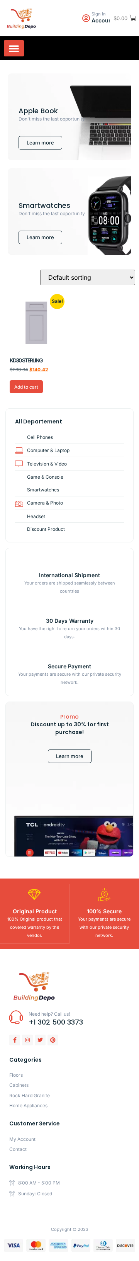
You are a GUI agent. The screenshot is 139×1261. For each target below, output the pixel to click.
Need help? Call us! (49, 1014)
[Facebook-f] (14, 1040)
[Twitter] (40, 1040)
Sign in (99, 14)
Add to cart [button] (26, 387)
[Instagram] (27, 1040)
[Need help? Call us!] (16, 1017)
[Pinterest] (52, 1040)
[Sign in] (86, 18)
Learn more (69, 756)
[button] (14, 48)
